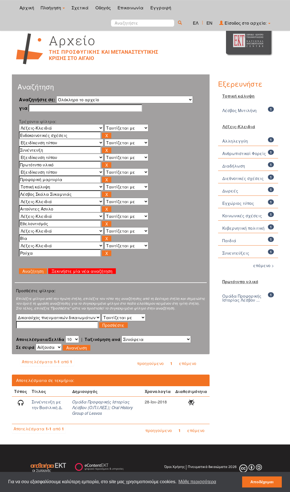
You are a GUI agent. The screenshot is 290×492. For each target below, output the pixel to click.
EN (209, 23)
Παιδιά (229, 240)
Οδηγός (103, 7)
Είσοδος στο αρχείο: (245, 23)
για (23, 108)
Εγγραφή (160, 7)
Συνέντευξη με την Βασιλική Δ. (47, 404)
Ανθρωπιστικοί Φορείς (244, 153)
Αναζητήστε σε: (37, 99)
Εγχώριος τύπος (238, 203)
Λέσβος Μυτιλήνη (239, 110)
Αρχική (27, 7)
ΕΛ (196, 23)
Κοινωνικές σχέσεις (242, 215)
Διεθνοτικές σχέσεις (243, 178)
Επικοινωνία (131, 7)
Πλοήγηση (51, 7)
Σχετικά (80, 7)
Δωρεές (230, 191)
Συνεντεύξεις (235, 253)
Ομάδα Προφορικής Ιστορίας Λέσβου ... (241, 298)
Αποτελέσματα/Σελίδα (40, 339)
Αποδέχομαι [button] (262, 482)
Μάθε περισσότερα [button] (197, 481)
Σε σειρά (25, 347)
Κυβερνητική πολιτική (243, 228)
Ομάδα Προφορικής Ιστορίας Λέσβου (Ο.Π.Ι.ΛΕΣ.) (101, 404)
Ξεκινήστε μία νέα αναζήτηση (82, 271)
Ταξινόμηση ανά (102, 339)
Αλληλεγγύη (235, 141)
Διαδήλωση (233, 166)
